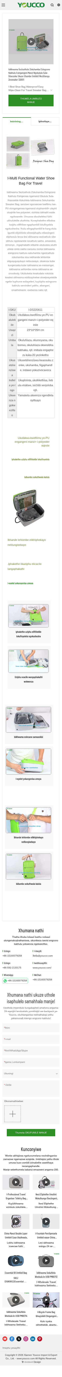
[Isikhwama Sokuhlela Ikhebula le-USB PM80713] (46, 1260)
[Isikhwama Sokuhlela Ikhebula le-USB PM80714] (15, 1299)
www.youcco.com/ (42, 967)
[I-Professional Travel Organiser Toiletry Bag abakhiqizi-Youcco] (15, 1182)
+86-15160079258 (17, 980)
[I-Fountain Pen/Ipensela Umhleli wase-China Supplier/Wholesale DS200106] (46, 1221)
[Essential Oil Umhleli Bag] (15, 1260)
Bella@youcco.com (43, 955)
